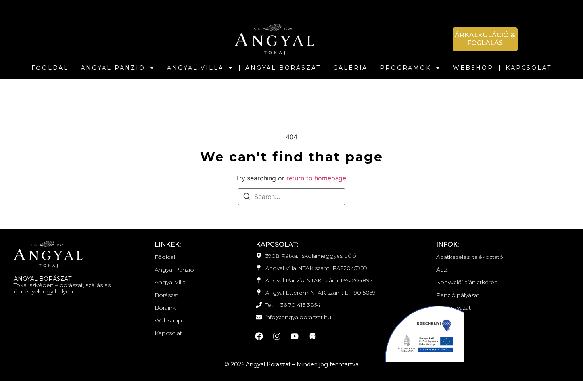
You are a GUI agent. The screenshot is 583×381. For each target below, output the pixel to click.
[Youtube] (295, 336)
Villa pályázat (453, 307)
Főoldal (50, 67)
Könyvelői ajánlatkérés (466, 282)
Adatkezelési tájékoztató (469, 256)
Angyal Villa (195, 67)
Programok (405, 67)
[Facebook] (259, 336)
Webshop (473, 67)
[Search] (246, 197)
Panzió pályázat (457, 295)
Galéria (350, 67)
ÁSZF (443, 269)
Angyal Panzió (113, 67)
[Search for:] (291, 196)
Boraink (165, 307)
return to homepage (316, 178)
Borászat (166, 295)
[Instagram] (277, 336)
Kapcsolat (529, 67)
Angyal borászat (283, 67)
